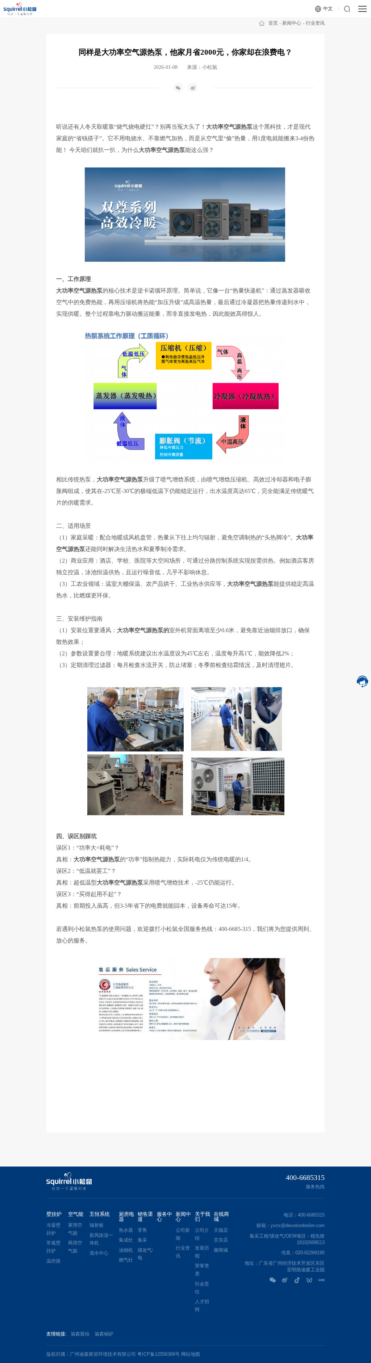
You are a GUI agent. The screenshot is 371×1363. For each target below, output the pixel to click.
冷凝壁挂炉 (53, 1229)
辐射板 (96, 1225)
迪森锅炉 (104, 1334)
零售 (142, 1230)
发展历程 (202, 1252)
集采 (142, 1240)
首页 (273, 23)
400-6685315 (305, 1177)
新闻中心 (291, 23)
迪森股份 (80, 1334)
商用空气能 (75, 1247)
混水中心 (98, 1253)
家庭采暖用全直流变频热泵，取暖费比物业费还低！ (129, 1128)
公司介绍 (202, 1234)
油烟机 (126, 1250)
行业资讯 (315, 23)
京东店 (221, 1240)
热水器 (126, 1230)
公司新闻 (183, 1234)
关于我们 (202, 1217)
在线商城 (221, 1217)
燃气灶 (126, 1260)
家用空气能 (75, 1229)
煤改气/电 (145, 1254)
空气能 (75, 1214)
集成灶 (126, 1240)
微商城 (221, 1250)
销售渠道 (145, 1217)
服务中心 (164, 1217)
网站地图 (190, 1354)
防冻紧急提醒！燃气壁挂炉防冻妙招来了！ (241, 1128)
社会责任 (202, 1287)
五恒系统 (99, 1214)
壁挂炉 (54, 1214)
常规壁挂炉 (53, 1247)
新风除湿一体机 (101, 1239)
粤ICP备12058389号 (158, 1354)
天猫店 (221, 1230)
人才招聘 (202, 1305)
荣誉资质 (202, 1269)
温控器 (53, 1261)
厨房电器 (126, 1217)
